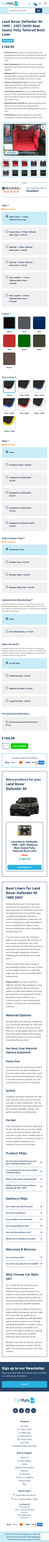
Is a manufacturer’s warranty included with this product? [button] (21, 1171)
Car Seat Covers (24, 1429)
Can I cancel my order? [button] (15, 1257)
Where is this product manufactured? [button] (21, 1179)
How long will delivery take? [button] (17, 1226)
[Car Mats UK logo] (24, 1400)
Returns (24, 1470)
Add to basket (19, 746)
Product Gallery (24, 1460)
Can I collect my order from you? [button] (19, 1206)
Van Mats (24, 1442)
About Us (24, 1457)
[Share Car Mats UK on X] (15, 1410)
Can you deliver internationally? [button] (19, 1219)
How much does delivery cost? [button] (18, 1232)
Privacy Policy (24, 1480)
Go (38, 10)
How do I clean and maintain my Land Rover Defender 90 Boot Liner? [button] (21, 1162)
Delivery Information (24, 1467)
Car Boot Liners (24, 1436)
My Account (24, 1474)
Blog (24, 1484)
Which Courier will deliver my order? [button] (21, 1238)
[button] (43, 127)
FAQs (24, 1464)
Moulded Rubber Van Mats (24, 1445)
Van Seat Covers (24, 1439)
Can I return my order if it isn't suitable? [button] (22, 1263)
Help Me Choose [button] (9, 209)
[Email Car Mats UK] (33, 1410)
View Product (24, 867)
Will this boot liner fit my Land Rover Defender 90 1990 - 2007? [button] (21, 1186)
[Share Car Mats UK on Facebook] (21, 1410)
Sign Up (24, 1384)
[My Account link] (30, 3)
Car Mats (25, 1426)
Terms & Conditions (24, 1477)
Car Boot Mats (24, 1432)
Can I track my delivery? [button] (16, 1213)
